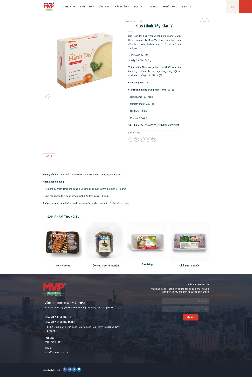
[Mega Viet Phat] (49, 6)
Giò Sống (147, 264)
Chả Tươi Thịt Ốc (189, 265)
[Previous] (43, 248)
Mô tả (49, 156)
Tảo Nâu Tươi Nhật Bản (105, 265)
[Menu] (245, 7)
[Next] (209, 248)
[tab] (49, 156)
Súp (139, 133)
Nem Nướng (62, 265)
